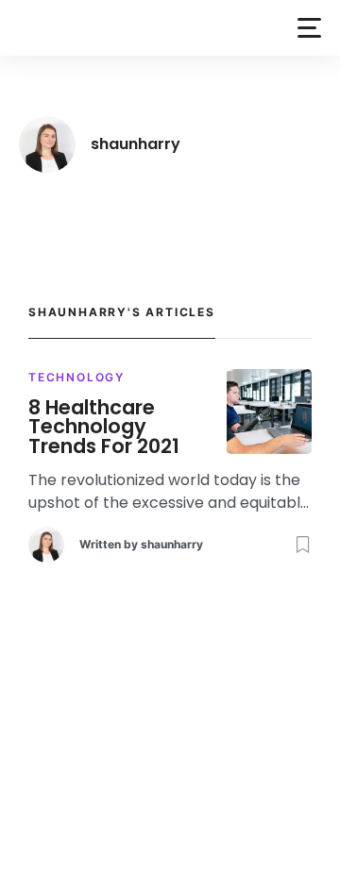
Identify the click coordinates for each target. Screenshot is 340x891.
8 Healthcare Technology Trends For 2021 (103, 427)
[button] (309, 28)
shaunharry (172, 544)
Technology (76, 377)
